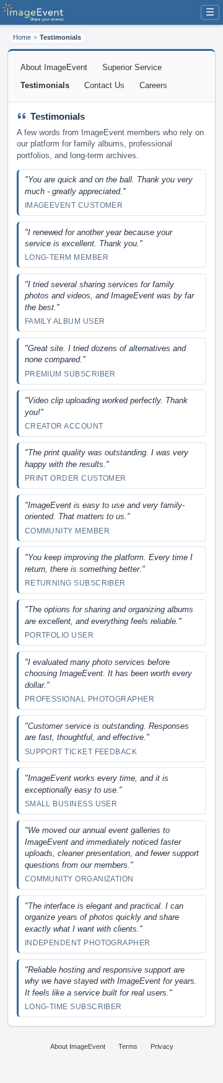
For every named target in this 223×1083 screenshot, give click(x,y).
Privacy (162, 1046)
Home (22, 37)
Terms (128, 1046)
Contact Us (104, 85)
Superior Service (132, 67)
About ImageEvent (53, 67)
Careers (153, 85)
